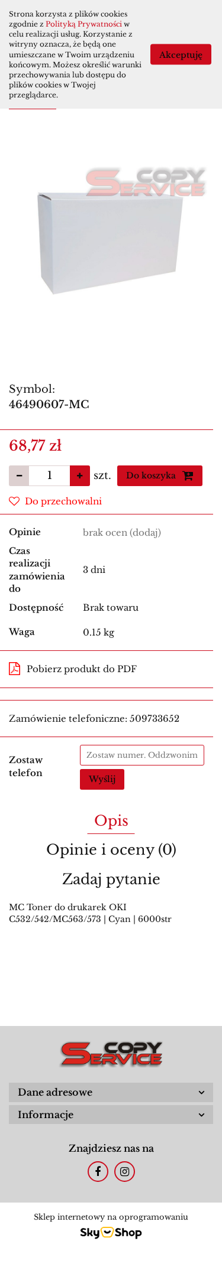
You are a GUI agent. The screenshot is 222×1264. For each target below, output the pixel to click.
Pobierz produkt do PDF (82, 669)
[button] (111, 1092)
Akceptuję (180, 55)
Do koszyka (152, 475)
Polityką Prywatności (84, 23)
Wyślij (102, 779)
